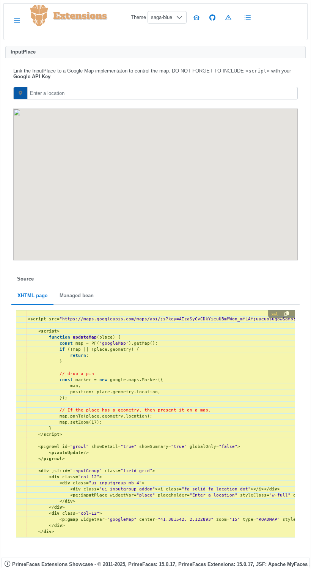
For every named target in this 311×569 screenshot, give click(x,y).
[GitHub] (212, 17)
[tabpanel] (155, 423)
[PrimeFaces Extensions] (39, 15)
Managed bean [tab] (77, 295)
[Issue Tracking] (228, 17)
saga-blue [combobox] (161, 17)
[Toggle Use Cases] (248, 17)
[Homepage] (196, 17)
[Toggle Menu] (17, 20)
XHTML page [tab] (32, 295)
